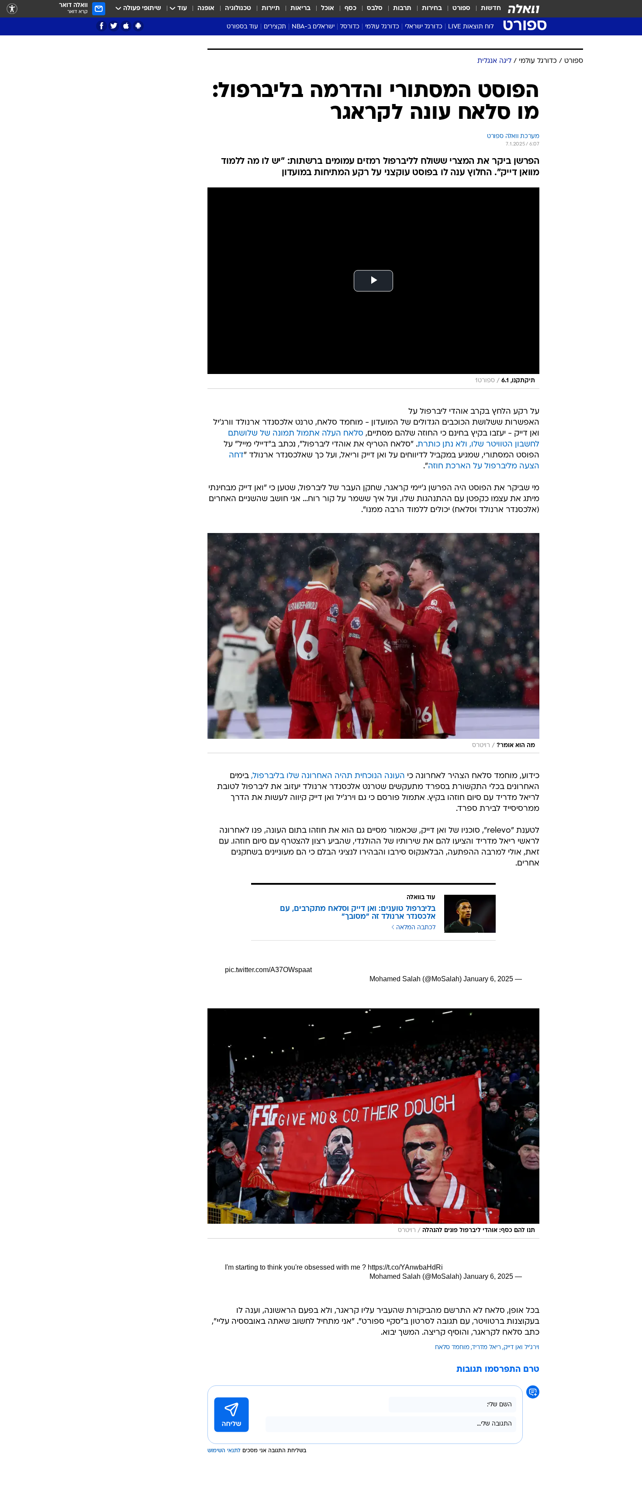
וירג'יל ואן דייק (521, 1347)
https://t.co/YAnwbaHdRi (405, 1267)
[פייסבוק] (101, 26)
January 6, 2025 (488, 979)
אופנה (205, 8)
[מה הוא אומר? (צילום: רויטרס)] (373, 643)
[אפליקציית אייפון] (126, 26)
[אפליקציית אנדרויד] (138, 26)
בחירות (432, 8)
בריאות (300, 8)
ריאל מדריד (486, 1347)
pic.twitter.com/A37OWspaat (268, 969)
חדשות (491, 8)
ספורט (461, 8)
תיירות (271, 8)
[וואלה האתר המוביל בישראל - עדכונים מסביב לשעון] (523, 8)
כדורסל (349, 27)
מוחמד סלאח (452, 1347)
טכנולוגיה (238, 8)
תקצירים (275, 27)
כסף (350, 8)
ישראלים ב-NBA (313, 27)
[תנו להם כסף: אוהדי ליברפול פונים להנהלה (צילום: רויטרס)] (373, 1123)
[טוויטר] (113, 26)
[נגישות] (12, 8)
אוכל (327, 8)
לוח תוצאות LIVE (471, 27)
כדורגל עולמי (382, 27)
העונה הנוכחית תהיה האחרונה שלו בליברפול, (328, 776)
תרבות (402, 8)
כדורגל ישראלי (423, 27)
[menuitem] (485, 9)
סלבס (375, 8)
